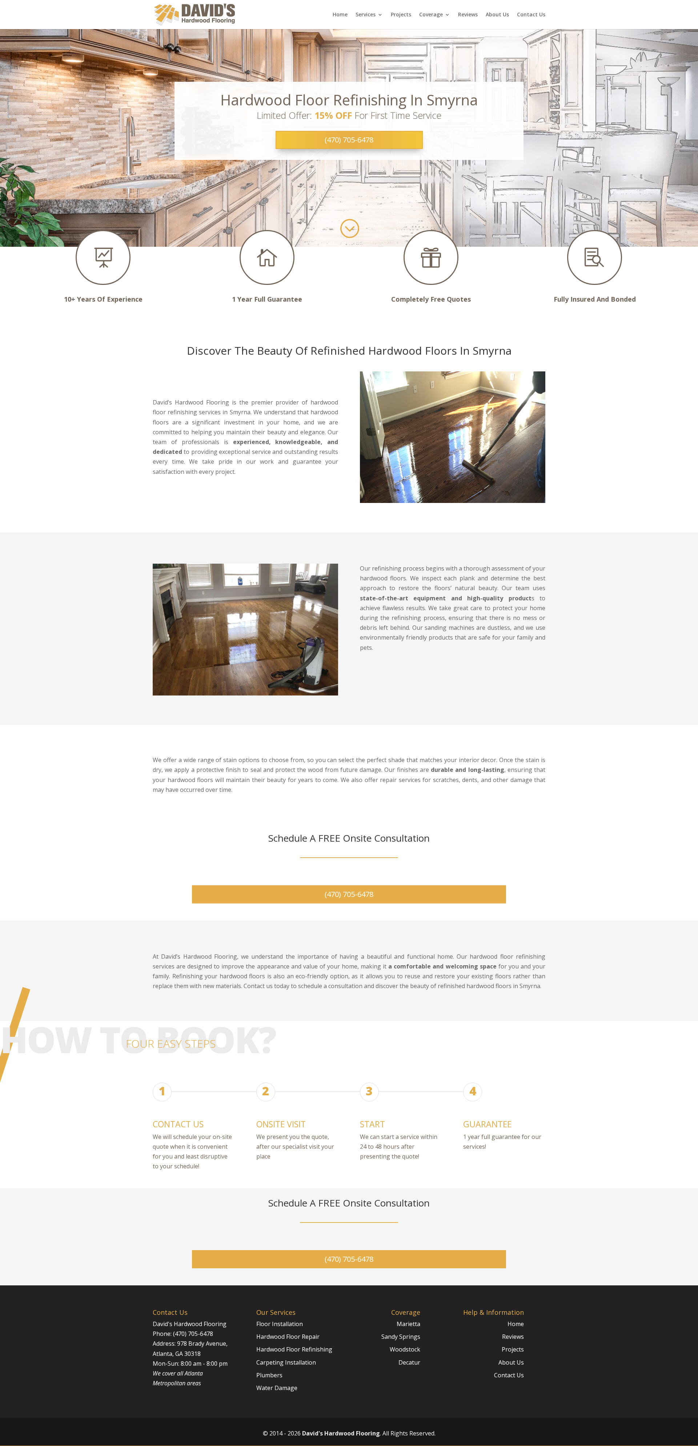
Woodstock (405, 1349)
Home (340, 15)
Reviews (468, 15)
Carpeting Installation (286, 1362)
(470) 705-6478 (349, 140)
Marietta (408, 1324)
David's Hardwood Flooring (341, 1433)
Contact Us (531, 15)
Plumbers (269, 1375)
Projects (401, 15)
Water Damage (276, 1388)
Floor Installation (279, 1324)
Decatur (409, 1362)
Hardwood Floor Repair (288, 1337)
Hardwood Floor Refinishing (294, 1349)
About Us (497, 15)
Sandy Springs (400, 1337)
